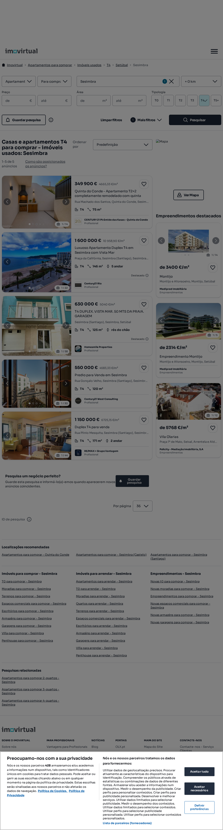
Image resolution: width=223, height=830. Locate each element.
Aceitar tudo (199, 771)
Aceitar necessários (199, 788)
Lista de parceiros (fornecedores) (127, 823)
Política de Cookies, (53, 791)
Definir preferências (199, 807)
